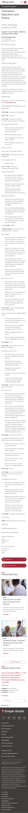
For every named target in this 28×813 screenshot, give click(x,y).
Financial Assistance (7, 743)
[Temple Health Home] (8, 2)
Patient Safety (5, 740)
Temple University (6, 750)
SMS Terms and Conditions (8, 807)
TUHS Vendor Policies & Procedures (10, 803)
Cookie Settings (5, 801)
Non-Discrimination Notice (8, 798)
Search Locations (6, 728)
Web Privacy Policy (6, 805)
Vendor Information (7, 746)
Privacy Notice (5, 796)
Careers (4, 734)
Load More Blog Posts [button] (15, 662)
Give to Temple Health (7, 737)
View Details (5, 695)
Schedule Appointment (8, 726)
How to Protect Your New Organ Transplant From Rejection (12, 602)
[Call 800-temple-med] (21, 2)
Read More (6, 614)
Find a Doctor (5, 723)
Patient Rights (5, 794)
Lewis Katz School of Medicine (10, 753)
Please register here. (10, 102)
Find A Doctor (9, 559)
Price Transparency (6, 809)
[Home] (14, 711)
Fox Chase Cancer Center (8, 756)
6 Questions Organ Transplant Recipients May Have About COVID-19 (14, 643)
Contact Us (4, 731)
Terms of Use (5, 792)
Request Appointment (11, 565)
